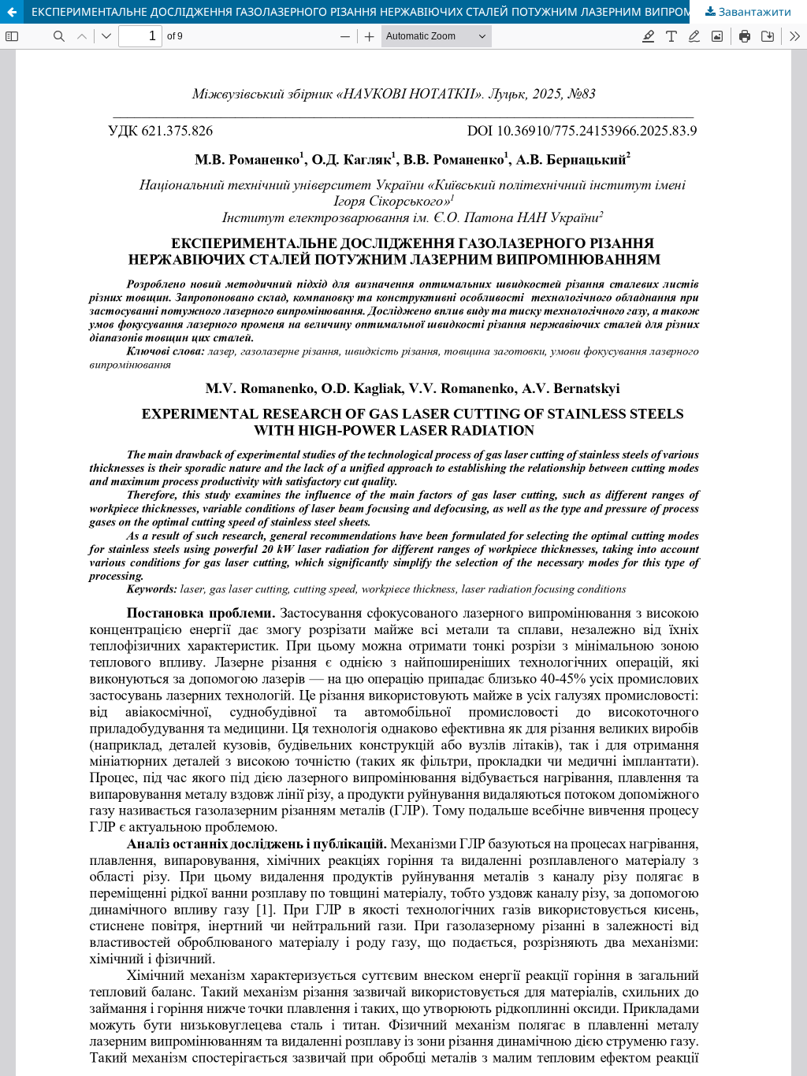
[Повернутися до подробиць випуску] (12, 12)
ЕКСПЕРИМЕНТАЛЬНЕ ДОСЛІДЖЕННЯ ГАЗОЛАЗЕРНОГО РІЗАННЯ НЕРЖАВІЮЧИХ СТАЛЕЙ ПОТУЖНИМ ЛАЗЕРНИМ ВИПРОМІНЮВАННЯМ (398, 11)
